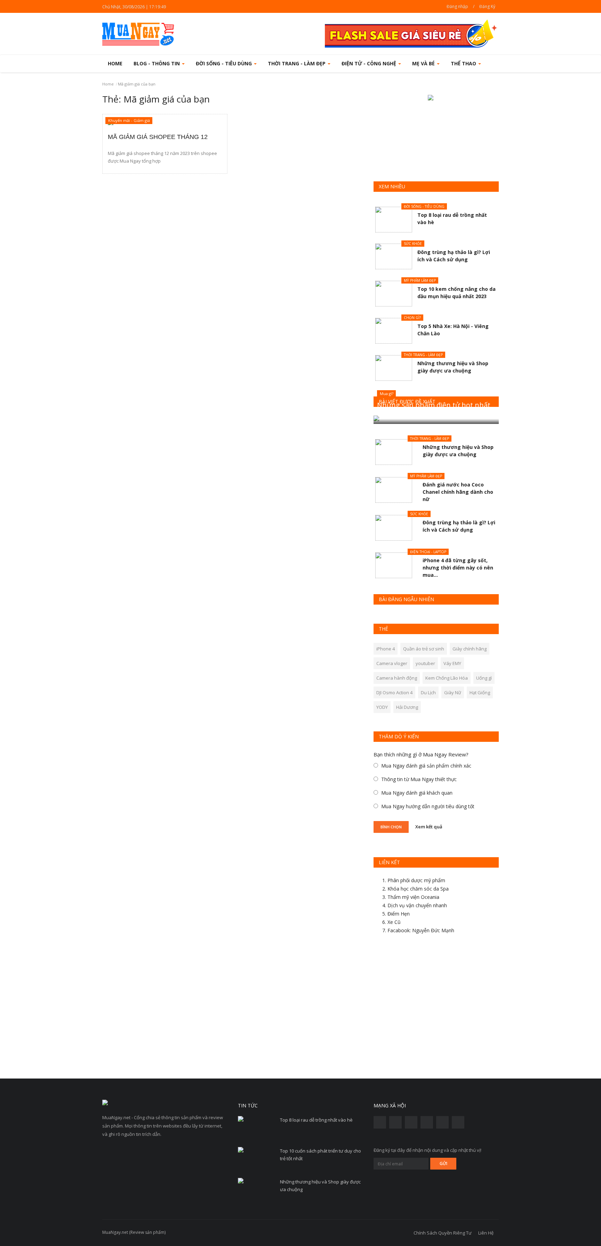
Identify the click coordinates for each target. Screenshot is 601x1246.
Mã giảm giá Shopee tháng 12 (158, 136)
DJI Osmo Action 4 (394, 692)
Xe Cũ (394, 922)
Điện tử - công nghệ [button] (370, 63)
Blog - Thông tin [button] (157, 63)
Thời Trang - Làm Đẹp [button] (297, 63)
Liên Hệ (486, 1233)
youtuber (425, 663)
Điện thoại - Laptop (428, 551)
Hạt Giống (480, 692)
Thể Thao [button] (464, 63)
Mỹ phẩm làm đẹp (420, 280)
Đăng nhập (457, 6)
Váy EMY (452, 663)
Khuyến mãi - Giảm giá (129, 120)
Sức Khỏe (413, 243)
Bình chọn (391, 826)
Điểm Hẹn (398, 913)
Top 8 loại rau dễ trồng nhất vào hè (316, 1120)
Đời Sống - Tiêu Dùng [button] (224, 63)
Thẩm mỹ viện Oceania (413, 897)
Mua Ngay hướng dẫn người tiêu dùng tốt (427, 806)
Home (115, 63)
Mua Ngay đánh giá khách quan (416, 792)
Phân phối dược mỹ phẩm (416, 880)
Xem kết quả (428, 826)
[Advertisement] (436, 1009)
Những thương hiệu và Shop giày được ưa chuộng (320, 1185)
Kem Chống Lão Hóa (446, 678)
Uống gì (484, 678)
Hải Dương (407, 707)
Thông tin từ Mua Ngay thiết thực (419, 779)
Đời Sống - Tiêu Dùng (424, 206)
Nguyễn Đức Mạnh (433, 930)
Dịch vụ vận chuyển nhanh (417, 905)
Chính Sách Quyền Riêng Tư (443, 1233)
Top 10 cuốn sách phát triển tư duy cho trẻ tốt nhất (320, 1155)
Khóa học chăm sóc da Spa (418, 888)
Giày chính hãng (469, 649)
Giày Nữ (452, 692)
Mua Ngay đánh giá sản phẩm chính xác (426, 765)
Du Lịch (428, 692)
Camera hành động (396, 678)
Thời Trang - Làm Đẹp (423, 354)
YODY (382, 707)
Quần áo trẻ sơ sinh (423, 649)
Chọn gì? (412, 317)
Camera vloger (391, 663)
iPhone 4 (385, 649)
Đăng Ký (487, 6)
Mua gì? (386, 393)
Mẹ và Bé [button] (424, 63)
